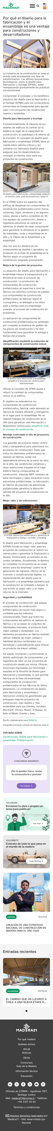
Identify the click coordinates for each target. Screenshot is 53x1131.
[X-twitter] (16, 1084)
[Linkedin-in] (10, 1084)
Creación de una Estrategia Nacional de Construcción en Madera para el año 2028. (26, 927)
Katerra (33, 720)
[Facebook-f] (23, 1084)
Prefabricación (25, 740)
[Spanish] (45, 7)
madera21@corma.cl (23, 1098)
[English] (45, 4)
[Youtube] (36, 1084)
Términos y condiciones (26, 1107)
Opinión (11, 917)
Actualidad (13, 991)
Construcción (10, 736)
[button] (32, 5)
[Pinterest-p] (43, 1084)
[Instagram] (30, 1084)
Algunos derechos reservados (26, 1115)
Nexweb (26, 1122)
